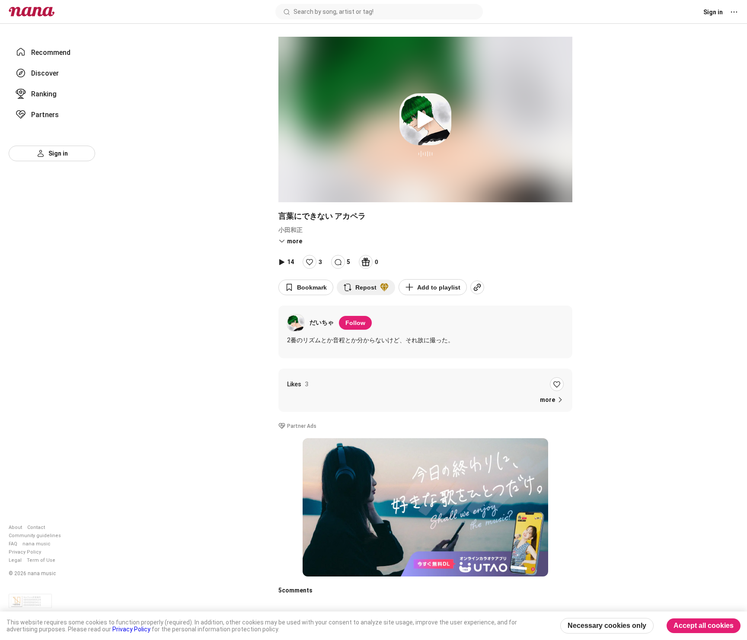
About (15, 527)
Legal (15, 560)
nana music (36, 544)
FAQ (13, 544)
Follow (355, 322)
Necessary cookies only (607, 625)
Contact (36, 527)
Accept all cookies (704, 625)
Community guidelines (35, 535)
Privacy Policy (25, 552)
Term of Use (41, 560)
